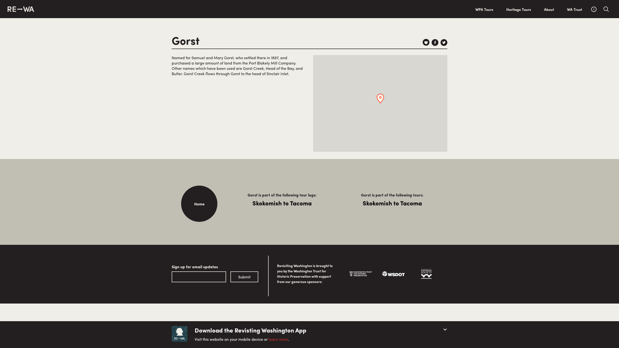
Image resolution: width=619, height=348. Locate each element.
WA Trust (574, 9)
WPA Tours (484, 9)
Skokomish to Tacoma (282, 203)
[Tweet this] (444, 42)
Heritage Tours (518, 9)
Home (199, 204)
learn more (278, 339)
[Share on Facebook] (435, 42)
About (549, 9)
